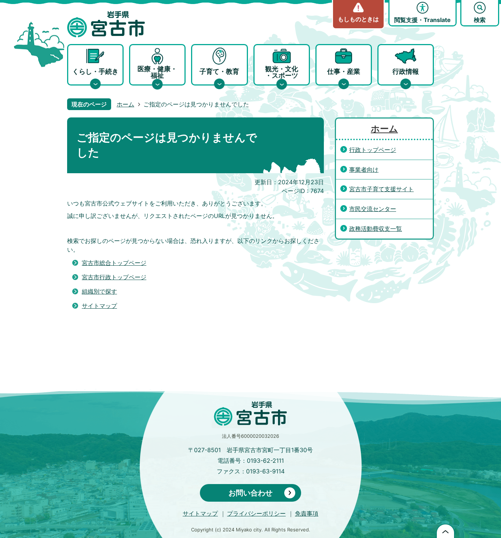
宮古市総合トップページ (114, 262)
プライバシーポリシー (256, 513)
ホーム (125, 104)
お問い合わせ (250, 492)
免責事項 (306, 513)
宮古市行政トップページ (114, 277)
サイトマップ (99, 305)
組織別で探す (99, 291)
